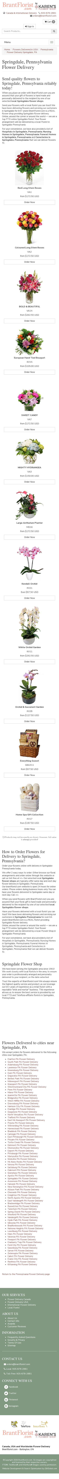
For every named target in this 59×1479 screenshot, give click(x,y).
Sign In (30, 26)
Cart (50, 21)
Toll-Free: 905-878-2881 (19, 1373)
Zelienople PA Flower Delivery (23, 1253)
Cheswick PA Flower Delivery (22, 1192)
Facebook (13, 1386)
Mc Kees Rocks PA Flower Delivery (25, 1161)
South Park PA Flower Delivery (23, 1061)
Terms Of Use (14, 1342)
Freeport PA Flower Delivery (22, 1239)
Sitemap (12, 1345)
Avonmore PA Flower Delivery (22, 1181)
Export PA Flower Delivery (21, 1150)
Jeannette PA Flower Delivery (22, 1095)
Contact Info (13, 1320)
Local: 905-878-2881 (17, 1369)
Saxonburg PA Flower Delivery (22, 1247)
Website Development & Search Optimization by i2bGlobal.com (29, 1468)
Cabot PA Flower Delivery (20, 1256)
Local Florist (14, 1307)
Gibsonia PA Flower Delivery (21, 1222)
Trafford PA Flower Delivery (21, 1117)
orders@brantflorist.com (44, 15)
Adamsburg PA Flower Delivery (23, 1064)
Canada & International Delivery (21, 13)
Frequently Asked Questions (21, 1337)
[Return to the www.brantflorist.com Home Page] (29, 6)
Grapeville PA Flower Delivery (22, 1075)
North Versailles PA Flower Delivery (25, 1114)
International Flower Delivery (22, 1304)
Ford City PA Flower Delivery (22, 1245)
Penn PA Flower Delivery (20, 1089)
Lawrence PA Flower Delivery (22, 1067)
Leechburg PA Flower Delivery (22, 1231)
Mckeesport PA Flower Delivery (23, 1081)
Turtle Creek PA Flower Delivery (24, 1142)
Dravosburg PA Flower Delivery (23, 1103)
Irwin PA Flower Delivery (20, 1073)
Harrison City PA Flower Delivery (24, 1106)
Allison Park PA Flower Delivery (23, 1189)
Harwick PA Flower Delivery (21, 1184)
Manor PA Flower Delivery (20, 1092)
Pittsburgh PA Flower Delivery (22, 1153)
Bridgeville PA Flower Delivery (23, 1098)
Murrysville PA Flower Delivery (23, 1156)
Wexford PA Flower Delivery (22, 1214)
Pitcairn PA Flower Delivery (21, 1139)
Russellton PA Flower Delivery (23, 1206)
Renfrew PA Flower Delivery (21, 1261)
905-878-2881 (48, 13)
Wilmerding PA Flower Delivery (23, 1125)
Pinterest (13, 1399)
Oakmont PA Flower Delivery (22, 1170)
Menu (7, 42)
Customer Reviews (17, 1326)
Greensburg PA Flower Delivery (23, 1070)
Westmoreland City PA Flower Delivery (27, 1086)
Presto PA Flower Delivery (21, 1123)
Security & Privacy (16, 1340)
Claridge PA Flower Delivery (21, 1109)
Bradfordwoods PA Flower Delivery (25, 1225)
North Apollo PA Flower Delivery (24, 1197)
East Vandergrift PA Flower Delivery (25, 1200)
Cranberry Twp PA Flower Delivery (24, 1242)
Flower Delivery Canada (19, 1299)
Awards (11, 1323)
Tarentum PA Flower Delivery (22, 1209)
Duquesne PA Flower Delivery (22, 1111)
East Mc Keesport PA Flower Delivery (26, 1120)
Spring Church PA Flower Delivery (24, 1211)
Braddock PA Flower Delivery (22, 1131)
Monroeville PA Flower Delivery (23, 1147)
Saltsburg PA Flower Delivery (22, 1167)
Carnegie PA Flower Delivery (22, 1134)
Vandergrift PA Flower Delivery (23, 1217)
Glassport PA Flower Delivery (22, 1084)
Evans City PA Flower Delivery (22, 1258)
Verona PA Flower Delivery (21, 1164)
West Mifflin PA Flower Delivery (23, 1100)
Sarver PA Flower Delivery (20, 1250)
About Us (12, 1318)
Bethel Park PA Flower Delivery (23, 1078)
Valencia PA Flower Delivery (21, 1236)
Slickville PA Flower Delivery (22, 1159)
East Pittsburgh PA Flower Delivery (25, 1136)
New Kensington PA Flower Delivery (25, 1186)
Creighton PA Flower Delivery (22, 1195)
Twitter (12, 1393)
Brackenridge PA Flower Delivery (24, 1203)
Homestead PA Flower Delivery (23, 1128)
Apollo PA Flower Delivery (21, 1175)
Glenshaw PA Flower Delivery (22, 1172)
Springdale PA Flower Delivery (22, 1178)
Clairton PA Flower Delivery (21, 1059)
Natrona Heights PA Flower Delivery (25, 1228)
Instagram (13, 1406)
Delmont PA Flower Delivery (22, 1145)
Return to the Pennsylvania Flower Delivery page (26, 1274)
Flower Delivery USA (18, 1302)
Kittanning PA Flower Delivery (22, 1264)
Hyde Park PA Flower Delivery (22, 1220)
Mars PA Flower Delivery (20, 1234)
